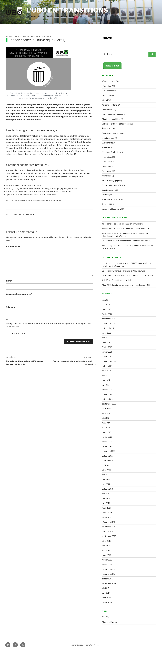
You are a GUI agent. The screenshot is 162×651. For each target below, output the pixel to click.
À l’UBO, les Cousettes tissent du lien (117, 280)
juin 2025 (106, 338)
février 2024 (107, 390)
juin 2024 (106, 375)
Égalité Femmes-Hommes (113, 133)
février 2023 (107, 437)
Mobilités (106, 166)
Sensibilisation (108, 190)
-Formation (106, 86)
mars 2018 (106, 555)
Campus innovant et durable (114, 114)
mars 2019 (106, 508)
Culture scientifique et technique (116, 124)
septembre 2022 (109, 460)
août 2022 (106, 465)
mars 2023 (106, 432)
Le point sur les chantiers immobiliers (127, 224)
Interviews (106, 162)
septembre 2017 (109, 583)
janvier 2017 (107, 602)
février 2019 (107, 512)
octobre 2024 (108, 366)
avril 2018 (106, 550)
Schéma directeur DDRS (112, 185)
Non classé (107, 171)
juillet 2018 (106, 541)
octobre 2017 (107, 579)
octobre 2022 (108, 456)
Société (105, 195)
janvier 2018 (107, 565)
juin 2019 (105, 494)
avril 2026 (106, 305)
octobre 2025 (108, 328)
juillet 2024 (106, 371)
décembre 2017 (108, 569)
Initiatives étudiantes (111, 152)
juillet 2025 (106, 333)
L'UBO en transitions (67, 10)
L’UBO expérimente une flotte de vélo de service (133, 241)
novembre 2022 (108, 451)
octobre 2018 (107, 531)
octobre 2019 (107, 489)
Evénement (107, 143)
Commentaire (13, 246)
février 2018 (107, 560)
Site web (10, 307)
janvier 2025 (107, 352)
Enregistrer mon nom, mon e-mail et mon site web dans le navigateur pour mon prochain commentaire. (48, 325)
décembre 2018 (108, 522)
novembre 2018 (108, 527)
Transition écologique (111, 199)
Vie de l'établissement (111, 209)
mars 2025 (106, 342)
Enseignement (108, 138)
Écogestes (16, 214)
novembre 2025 (109, 323)
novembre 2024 (109, 361)
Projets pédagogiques (111, 180)
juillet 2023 (106, 413)
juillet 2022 (106, 470)
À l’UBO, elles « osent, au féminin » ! (137, 228)
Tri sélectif (106, 204)
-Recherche (107, 95)
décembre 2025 (109, 319)
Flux (105, 617)
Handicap (106, 147)
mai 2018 (106, 546)
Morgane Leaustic (41, 36)
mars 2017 (106, 598)
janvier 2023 (107, 442)
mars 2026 (106, 309)
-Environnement (109, 81)
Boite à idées (112, 65)
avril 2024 (106, 385)
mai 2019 (106, 498)
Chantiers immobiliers (111, 119)
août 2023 (106, 409)
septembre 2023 (109, 404)
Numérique (29, 214)
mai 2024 (106, 380)
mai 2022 (106, 479)
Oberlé (105, 241)
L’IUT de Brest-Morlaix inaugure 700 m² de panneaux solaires (127, 275)
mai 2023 (106, 423)
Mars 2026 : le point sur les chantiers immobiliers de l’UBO (126, 285)
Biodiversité (107, 110)
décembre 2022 (108, 446)
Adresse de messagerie (19, 294)
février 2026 (107, 314)
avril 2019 (106, 503)
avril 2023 (106, 427)
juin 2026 (106, 300)
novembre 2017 (108, 574)
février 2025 (107, 347)
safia (104, 233)
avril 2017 (106, 593)
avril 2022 (106, 484)
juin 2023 (105, 418)
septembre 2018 (109, 536)
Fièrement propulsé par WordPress (84, 645)
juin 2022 (105, 475)
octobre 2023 (108, 399)
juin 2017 (105, 588)
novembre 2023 (108, 394)
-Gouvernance (108, 91)
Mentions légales (109, 622)
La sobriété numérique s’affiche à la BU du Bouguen (123, 271)
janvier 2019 (107, 517)
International (107, 157)
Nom (9, 281)
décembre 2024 (109, 356)
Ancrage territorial (109, 105)
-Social (105, 100)
